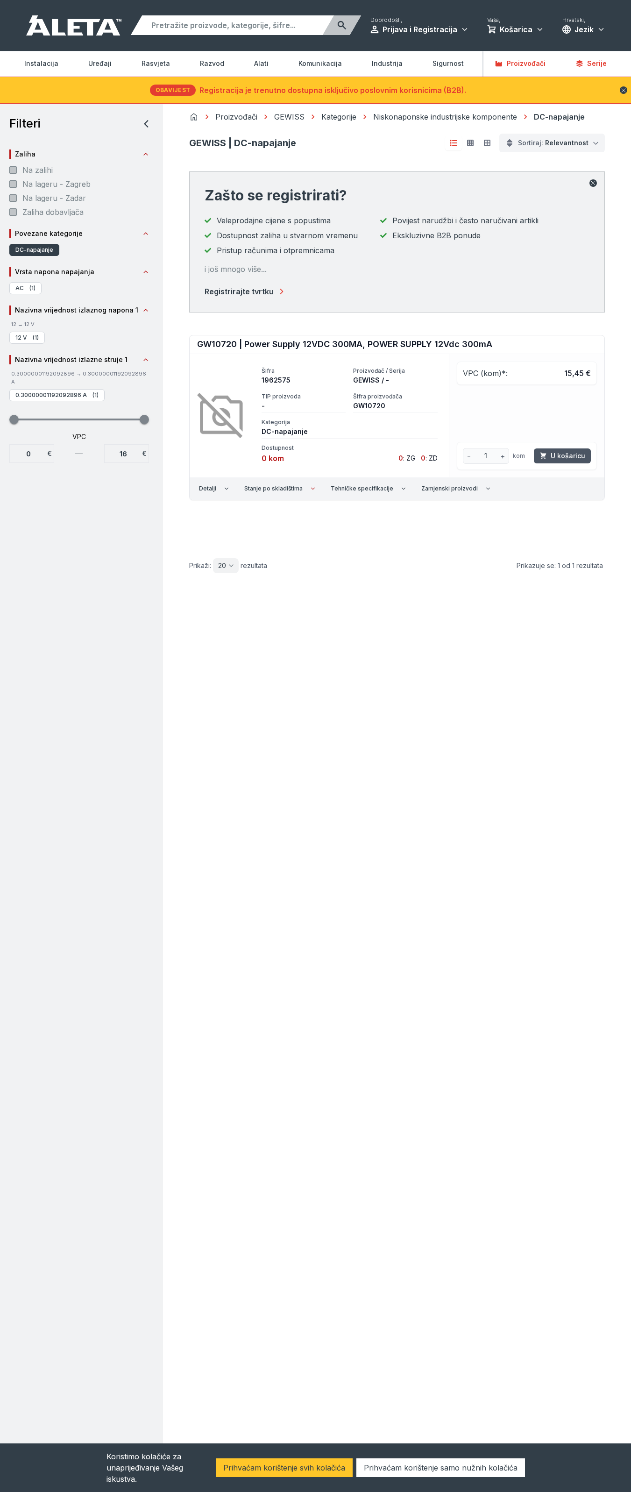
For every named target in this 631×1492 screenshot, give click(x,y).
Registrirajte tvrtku (239, 291)
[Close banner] (623, 90)
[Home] (194, 116)
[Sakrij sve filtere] (143, 123)
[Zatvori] (593, 183)
